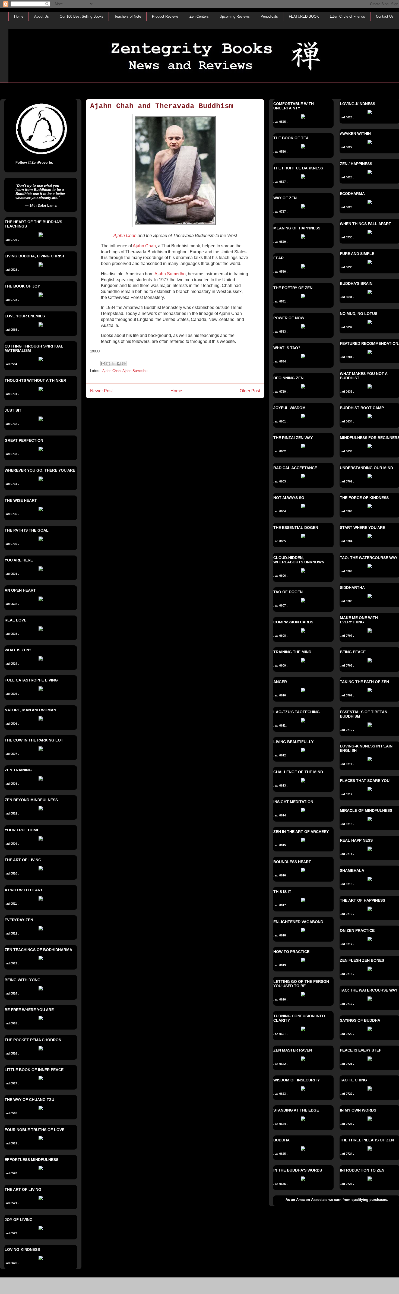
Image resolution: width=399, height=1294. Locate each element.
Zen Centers (199, 16)
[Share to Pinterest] (123, 363)
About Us (41, 16)
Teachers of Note (127, 16)
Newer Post (101, 391)
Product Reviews (165, 16)
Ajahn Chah (125, 235)
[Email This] (103, 363)
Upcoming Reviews (235, 16)
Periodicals (269, 16)
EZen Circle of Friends (347, 16)
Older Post (250, 391)
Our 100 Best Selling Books (81, 16)
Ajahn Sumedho (170, 274)
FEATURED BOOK (304, 16)
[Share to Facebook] (118, 363)
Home (18, 16)
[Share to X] (113, 363)
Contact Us (385, 16)
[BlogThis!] (108, 363)
